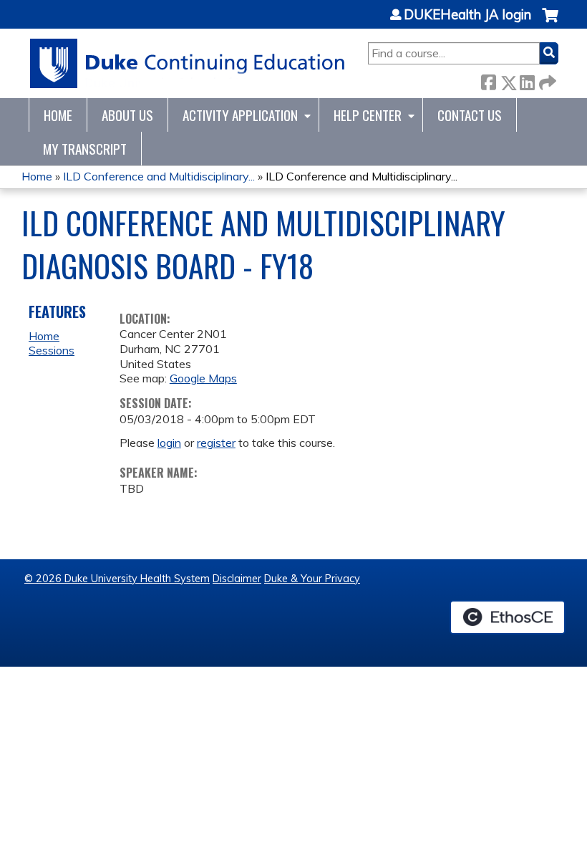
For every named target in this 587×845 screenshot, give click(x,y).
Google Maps (203, 378)
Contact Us (469, 115)
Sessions (51, 350)
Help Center (368, 115)
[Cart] (550, 23)
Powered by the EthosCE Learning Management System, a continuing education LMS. (508, 617)
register (216, 442)
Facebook (488, 80)
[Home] (188, 63)
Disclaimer (237, 578)
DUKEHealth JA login (467, 15)
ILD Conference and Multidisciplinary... (159, 176)
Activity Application (240, 115)
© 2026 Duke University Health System (117, 578)
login (169, 442)
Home (58, 115)
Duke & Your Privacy (312, 578)
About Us (127, 115)
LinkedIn (527, 80)
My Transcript (85, 148)
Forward (546, 80)
